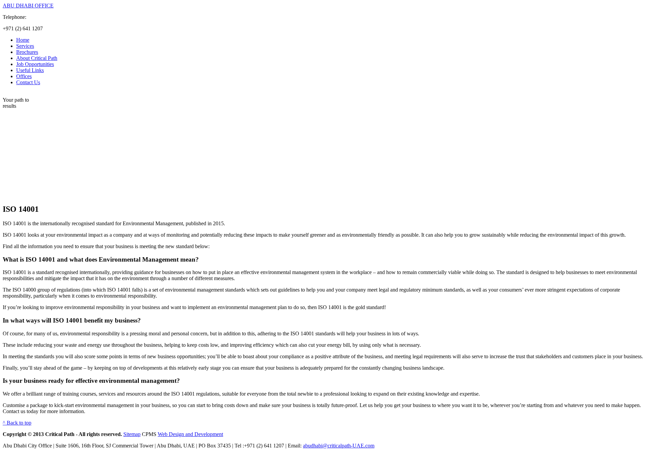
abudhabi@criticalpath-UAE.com (338, 445)
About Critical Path (36, 58)
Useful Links (30, 70)
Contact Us (28, 82)
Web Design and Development (190, 434)
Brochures (27, 52)
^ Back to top (17, 423)
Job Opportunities (35, 64)
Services (25, 46)
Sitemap (132, 434)
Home (22, 40)
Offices (24, 76)
